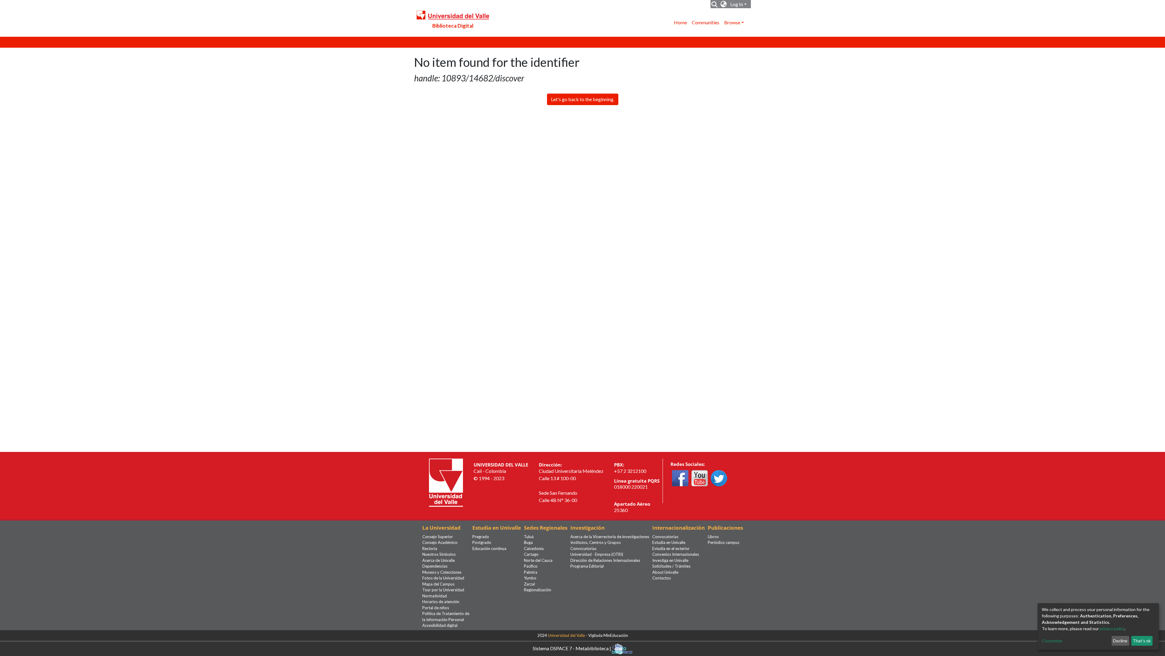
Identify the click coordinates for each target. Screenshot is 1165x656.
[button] (724, 4)
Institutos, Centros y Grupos (595, 542)
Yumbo (530, 578)
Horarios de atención (440, 601)
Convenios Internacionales (675, 554)
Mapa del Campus (438, 584)
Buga (528, 542)
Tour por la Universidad (443, 589)
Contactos (661, 578)
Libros (713, 536)
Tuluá (529, 536)
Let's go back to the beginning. (582, 99)
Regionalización (537, 589)
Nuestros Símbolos (439, 554)
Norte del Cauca (538, 560)
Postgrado (481, 542)
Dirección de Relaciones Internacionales (605, 560)
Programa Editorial (587, 566)
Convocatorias (583, 548)
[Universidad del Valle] (446, 482)
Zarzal (529, 584)
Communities (705, 22)
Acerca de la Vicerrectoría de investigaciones (609, 536)
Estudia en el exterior (671, 548)
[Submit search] (715, 4)
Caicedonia (534, 548)
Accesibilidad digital (440, 625)
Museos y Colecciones (441, 572)
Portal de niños (435, 607)
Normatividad (434, 595)
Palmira (530, 572)
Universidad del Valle (566, 635)
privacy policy (1112, 628)
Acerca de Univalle (438, 560)
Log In (736, 4)
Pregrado (480, 536)
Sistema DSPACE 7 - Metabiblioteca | (572, 648)
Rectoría (429, 548)
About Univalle (665, 572)
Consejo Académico (440, 542)
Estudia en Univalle (668, 542)
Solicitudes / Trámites (671, 566)
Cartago (531, 554)
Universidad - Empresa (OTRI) (596, 554)
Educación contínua (489, 548)
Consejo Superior (437, 536)
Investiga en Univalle (670, 560)
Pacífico (531, 566)
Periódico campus (723, 542)
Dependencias (434, 566)
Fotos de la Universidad (443, 578)
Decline (1120, 640)
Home (680, 22)
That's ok (1142, 640)
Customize (1052, 640)
